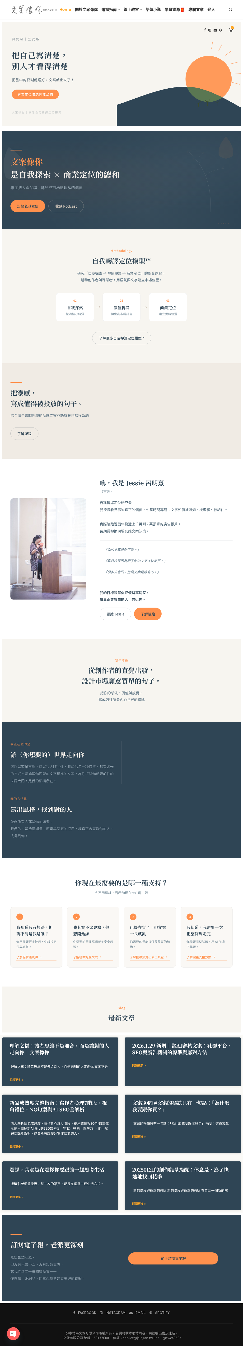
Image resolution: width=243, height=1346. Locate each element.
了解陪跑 (148, 613)
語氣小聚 (153, 9)
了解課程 (24, 433)
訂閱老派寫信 (27, 206)
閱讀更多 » (16, 1080)
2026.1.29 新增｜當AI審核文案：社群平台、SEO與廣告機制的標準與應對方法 (182, 1049)
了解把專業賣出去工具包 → (149, 957)
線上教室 (131, 9)
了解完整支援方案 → (201, 957)
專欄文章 (196, 9)
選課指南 (109, 9)
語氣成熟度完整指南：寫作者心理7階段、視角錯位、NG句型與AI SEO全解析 (58, 1106)
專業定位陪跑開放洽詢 (35, 94)
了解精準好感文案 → (87, 957)
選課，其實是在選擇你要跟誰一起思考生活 (56, 1169)
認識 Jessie (115, 613)
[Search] (230, 9)
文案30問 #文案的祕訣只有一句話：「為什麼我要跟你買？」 (180, 1106)
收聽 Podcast (66, 206)
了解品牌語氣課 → (29, 957)
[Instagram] (209, 30)
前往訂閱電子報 (173, 1258)
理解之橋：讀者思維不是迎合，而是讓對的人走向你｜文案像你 (59, 1049)
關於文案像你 (86, 9)
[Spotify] (220, 30)
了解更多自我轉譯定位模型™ (121, 338)
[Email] (215, 30)
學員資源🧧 (175, 9)
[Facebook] (205, 30)
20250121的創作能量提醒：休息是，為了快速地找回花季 (180, 1173)
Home (65, 9)
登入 (211, 9)
